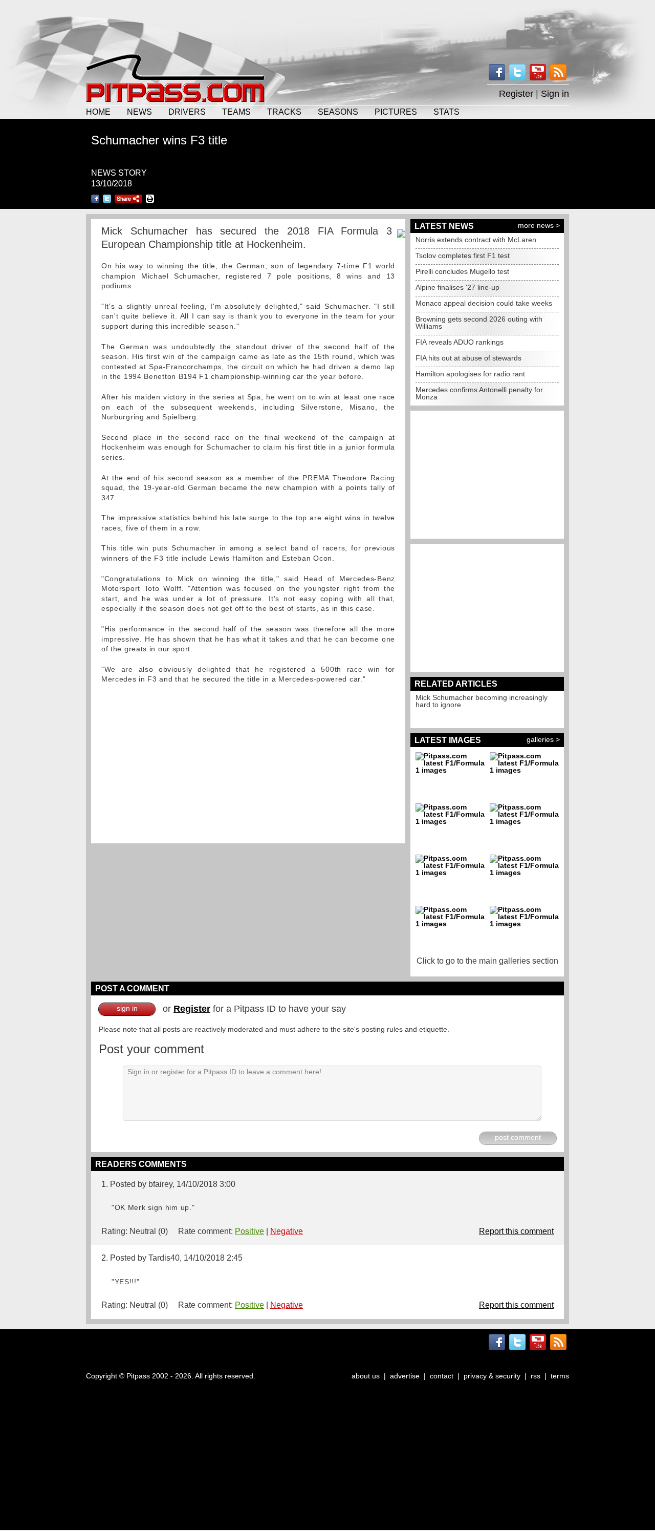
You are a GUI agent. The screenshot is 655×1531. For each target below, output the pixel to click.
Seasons (338, 111)
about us (366, 1376)
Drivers (187, 111)
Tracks (284, 111)
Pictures (396, 111)
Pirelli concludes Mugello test (462, 271)
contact (441, 1376)
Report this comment (516, 1231)
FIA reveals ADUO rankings (460, 342)
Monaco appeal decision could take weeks (484, 303)
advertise (405, 1376)
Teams (236, 111)
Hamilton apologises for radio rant (470, 374)
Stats (446, 111)
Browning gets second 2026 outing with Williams (479, 322)
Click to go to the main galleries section (487, 960)
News (139, 111)
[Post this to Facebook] (95, 199)
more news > (539, 225)
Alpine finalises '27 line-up (457, 287)
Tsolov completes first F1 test (463, 255)
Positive (249, 1231)
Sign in (555, 94)
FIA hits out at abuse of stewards (468, 358)
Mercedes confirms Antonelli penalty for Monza (479, 393)
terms (560, 1376)
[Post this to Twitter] (107, 199)
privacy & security (492, 1376)
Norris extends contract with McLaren (476, 240)
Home (98, 111)
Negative (286, 1231)
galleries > (543, 739)
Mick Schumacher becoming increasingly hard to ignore (482, 701)
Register (516, 94)
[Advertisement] (327, 26)
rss (535, 1376)
